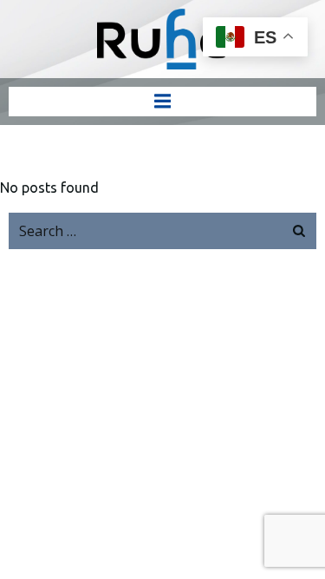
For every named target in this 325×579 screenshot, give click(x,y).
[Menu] (163, 101)
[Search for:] (145, 231)
